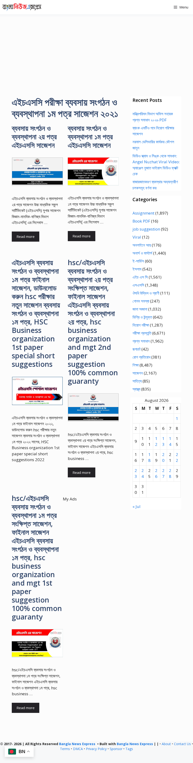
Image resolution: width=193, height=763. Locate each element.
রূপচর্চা (137, 349)
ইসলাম (137, 269)
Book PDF (141, 221)
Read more (25, 236)
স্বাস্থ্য (136, 389)
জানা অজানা (140, 309)
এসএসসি (138, 285)
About (166, 744)
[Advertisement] (96, 49)
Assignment (143, 213)
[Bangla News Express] (21, 7)
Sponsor (116, 749)
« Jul (137, 506)
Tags (129, 749)
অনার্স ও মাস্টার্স (142, 253)
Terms (65, 749)
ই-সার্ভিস (138, 261)
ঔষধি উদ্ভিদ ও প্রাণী (146, 293)
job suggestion (146, 229)
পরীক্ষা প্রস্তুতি (142, 333)
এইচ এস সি (140, 277)
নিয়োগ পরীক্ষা (141, 325)
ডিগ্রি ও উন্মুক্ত (142, 317)
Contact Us (182, 744)
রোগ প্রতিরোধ (141, 357)
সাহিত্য (137, 381)
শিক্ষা (136, 365)
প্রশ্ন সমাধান (141, 341)
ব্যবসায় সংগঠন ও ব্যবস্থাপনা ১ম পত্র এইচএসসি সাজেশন (90, 136)
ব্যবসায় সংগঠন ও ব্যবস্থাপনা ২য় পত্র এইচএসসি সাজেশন (34, 136)
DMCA (78, 749)
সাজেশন (138, 373)
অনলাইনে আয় (142, 245)
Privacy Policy (96, 749)
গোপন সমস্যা (141, 301)
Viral (137, 237)
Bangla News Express (77, 744)
